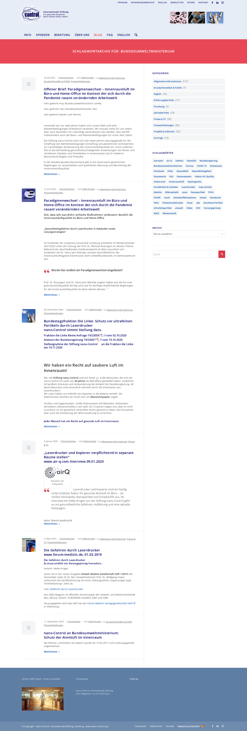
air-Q (169, 160)
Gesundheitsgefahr (202, 171)
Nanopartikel (198, 192)
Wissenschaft (169, 213)
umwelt (179, 207)
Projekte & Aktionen (164, 131)
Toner (190, 202)
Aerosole (158, 160)
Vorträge (158, 137)
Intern (191, 2)
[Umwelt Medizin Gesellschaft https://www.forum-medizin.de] (28, 545)
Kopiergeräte (194, 181)
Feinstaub (159, 171)
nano (184, 192)
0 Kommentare (65, 77)
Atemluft (191, 160)
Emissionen (216, 165)
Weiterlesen (50, 174)
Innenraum (159, 181)
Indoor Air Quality (204, 176)
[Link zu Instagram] (222, 2)
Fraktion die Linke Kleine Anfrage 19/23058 (71, 335)
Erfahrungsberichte (143, 2)
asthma (179, 160)
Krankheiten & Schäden (166, 186)
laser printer (205, 186)
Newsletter (177, 2)
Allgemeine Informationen (112, 77)
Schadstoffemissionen (184, 197)
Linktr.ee (134, 678)
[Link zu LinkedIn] (217, 2)
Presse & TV (160, 119)
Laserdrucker (188, 186)
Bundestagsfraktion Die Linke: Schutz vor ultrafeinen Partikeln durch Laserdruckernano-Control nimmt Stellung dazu (88, 325)
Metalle (158, 192)
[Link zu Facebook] (212, 2)
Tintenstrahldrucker (172, 202)
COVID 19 (202, 165)
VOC (198, 207)
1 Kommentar (73, 621)
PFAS (211, 192)
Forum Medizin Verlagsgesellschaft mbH (110, 603)
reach (167, 197)
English (162, 2)
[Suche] (134, 35)
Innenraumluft (176, 181)
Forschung (159, 106)
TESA (156, 202)
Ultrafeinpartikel (163, 207)
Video (189, 207)
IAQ (171, 176)
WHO (156, 213)
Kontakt (203, 2)
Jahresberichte (161, 112)
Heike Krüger (87, 77)
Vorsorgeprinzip (212, 207)
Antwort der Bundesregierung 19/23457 (70, 340)
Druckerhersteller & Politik (57, 81)
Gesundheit (182, 171)
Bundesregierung (208, 160)
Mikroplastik (171, 192)
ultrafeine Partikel (212, 202)
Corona (189, 165)
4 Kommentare (66, 189)
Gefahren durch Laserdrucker (66, 589)
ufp (198, 202)
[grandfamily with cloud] (28, 316)
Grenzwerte (160, 176)
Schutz (203, 197)
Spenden (123, 2)
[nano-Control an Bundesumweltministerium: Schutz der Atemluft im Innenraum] (28, 628)
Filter (170, 171)
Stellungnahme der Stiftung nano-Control (70, 344)
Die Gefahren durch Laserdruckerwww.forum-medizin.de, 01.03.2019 (73, 552)
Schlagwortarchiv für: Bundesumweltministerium (123, 51)
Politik (157, 197)
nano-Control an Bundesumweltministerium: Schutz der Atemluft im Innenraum (81, 635)
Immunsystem (184, 176)
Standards (215, 197)
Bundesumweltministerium (168, 165)
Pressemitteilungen (80, 81)
